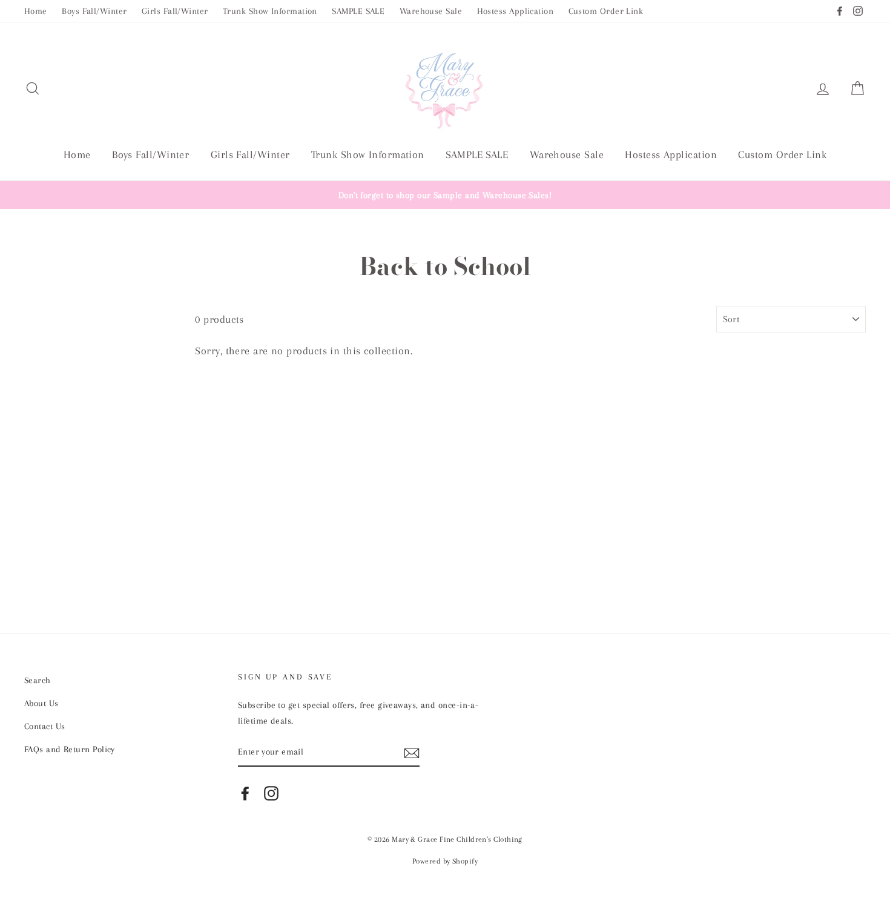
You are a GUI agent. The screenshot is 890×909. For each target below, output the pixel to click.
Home (35, 11)
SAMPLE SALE (358, 11)
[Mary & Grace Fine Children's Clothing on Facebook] (245, 793)
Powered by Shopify (445, 861)
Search (37, 680)
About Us (41, 703)
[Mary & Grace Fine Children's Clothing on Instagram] (271, 793)
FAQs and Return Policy (69, 749)
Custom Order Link (606, 11)
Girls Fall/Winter (175, 11)
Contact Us (44, 726)
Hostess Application (515, 11)
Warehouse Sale (431, 11)
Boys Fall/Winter (94, 11)
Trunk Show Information (270, 11)
